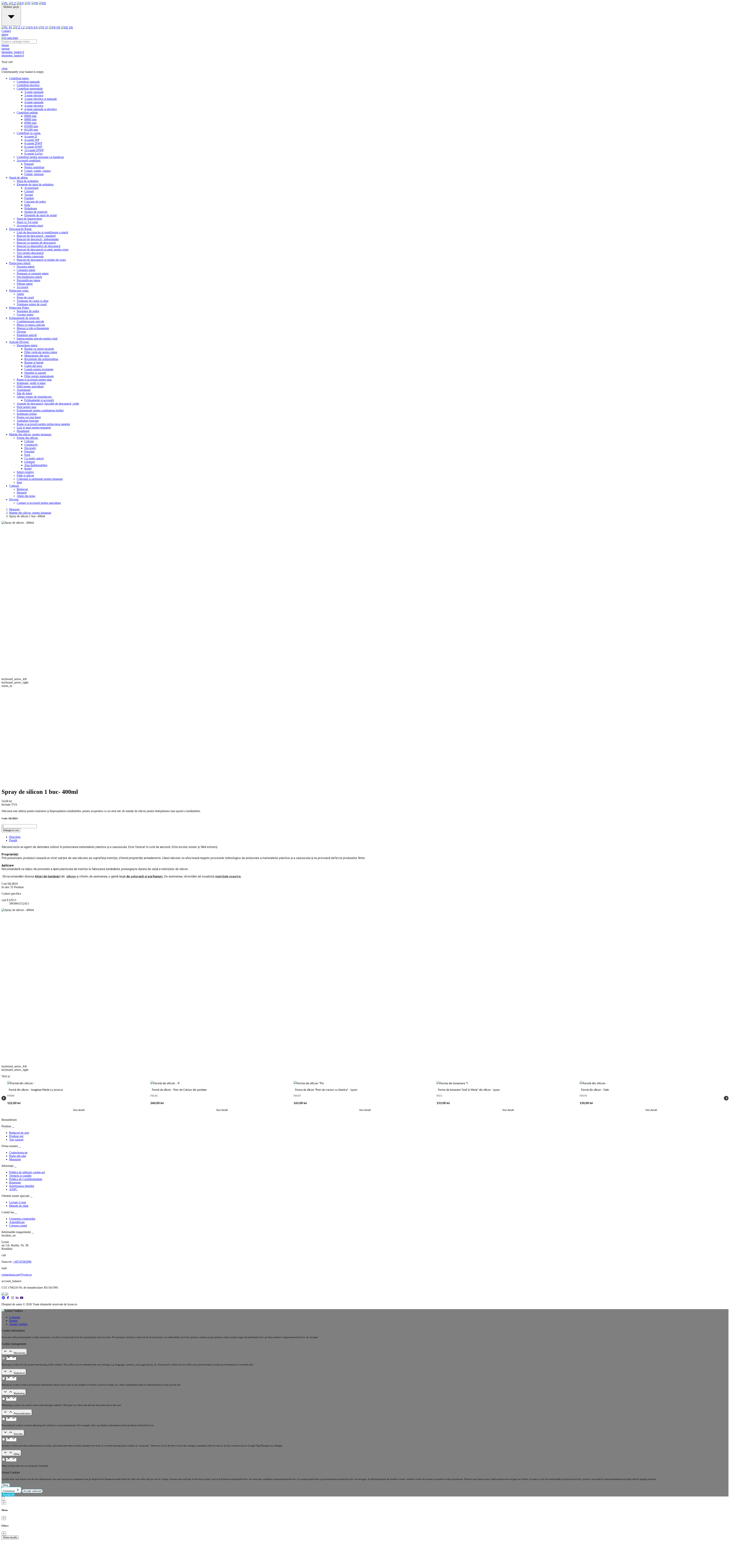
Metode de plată (18, 1205)
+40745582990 (22, 1261)
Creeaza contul (18, 1225)
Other (17, 1454)
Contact (6, 31)
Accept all (8, 1494)
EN (35, 27)
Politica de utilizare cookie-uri (27, 1172)
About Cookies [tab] (18, 1324)
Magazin (14, 509)
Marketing (19, 1393)
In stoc (6, 887)
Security (18, 1434)
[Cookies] (3, 1498)
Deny (6, 1485)
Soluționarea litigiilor (21, 1186)
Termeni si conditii (20, 1175)
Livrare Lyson (17, 1202)
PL (10, 27)
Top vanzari (16, 1139)
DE (70, 27)
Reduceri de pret (19, 1132)
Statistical (19, 1373)
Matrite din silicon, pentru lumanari (30, 512)
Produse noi (16, 1136)
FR (58, 27)
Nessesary (19, 1353)
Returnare (15, 1182)
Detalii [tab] (13, 840)
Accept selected (32, 1491)
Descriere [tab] (15, 837)
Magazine (15, 1159)
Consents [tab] (14, 1317)
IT (46, 27)
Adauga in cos (11, 830)
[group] (78, 1098)
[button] (365, 52)
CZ (22, 27)
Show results (10, 1537)
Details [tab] (13, 1320)
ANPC (13, 1189)
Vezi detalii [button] (79, 1110)
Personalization (22, 1413)
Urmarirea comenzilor (22, 1218)
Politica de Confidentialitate (25, 1179)
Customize (9, 1491)
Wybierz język (11, 7)
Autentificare (17, 1222)
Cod (4, 883)
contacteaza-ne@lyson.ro (17, 1274)
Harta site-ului (17, 1156)
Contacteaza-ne (18, 1152)
